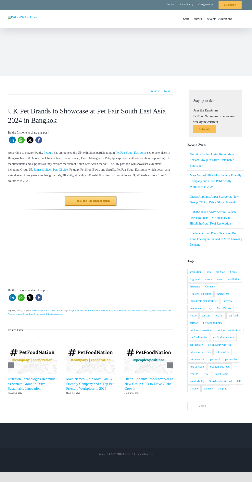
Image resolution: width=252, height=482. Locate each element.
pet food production (223, 337)
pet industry (196, 344)
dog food (195, 279)
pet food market (198, 337)
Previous (154, 91)
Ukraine (194, 388)
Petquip (48, 152)
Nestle (193, 315)
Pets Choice (60, 169)
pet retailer (231, 359)
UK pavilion (27, 314)
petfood (194, 322)
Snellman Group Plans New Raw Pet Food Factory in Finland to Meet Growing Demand (216, 239)
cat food (220, 271)
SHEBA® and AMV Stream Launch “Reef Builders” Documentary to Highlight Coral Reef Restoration (213, 217)
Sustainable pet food (220, 381)
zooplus (222, 388)
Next (167, 91)
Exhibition (50, 310)
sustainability (197, 381)
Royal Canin (221, 373)
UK (239, 381)
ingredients (223, 293)
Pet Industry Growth (219, 344)
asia (209, 271)
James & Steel (42, 169)
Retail (206, 373)
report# (194, 373)
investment (196, 308)
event (220, 279)
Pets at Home (197, 366)
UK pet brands (39, 314)
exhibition (234, 279)
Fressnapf (195, 286)
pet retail (215, 359)
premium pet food (219, 366)
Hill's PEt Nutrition (200, 293)
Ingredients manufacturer (204, 300)
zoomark (208, 388)
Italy (209, 308)
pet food (233, 315)
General (59, 310)
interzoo (227, 300)
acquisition (196, 271)
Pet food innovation (201, 330)
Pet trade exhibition (127, 310)
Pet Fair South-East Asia (95, 310)
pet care (206, 315)
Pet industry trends (200, 352)
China (233, 271)
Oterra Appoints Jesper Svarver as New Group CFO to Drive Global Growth (148, 383)
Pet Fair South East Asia (131, 152)
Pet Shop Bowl (112, 310)
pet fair (219, 315)
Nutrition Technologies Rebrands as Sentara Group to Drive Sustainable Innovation (31, 383)
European (41, 310)
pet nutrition (222, 352)
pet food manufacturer (229, 330)
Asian (34, 310)
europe (208, 279)
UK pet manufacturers (54, 314)
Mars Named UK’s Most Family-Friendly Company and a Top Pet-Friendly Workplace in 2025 (90, 383)
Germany (210, 286)
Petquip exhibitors (143, 310)
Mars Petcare (224, 308)
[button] (238, 19)
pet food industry (212, 322)
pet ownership (197, 359)
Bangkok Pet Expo (76, 310)
